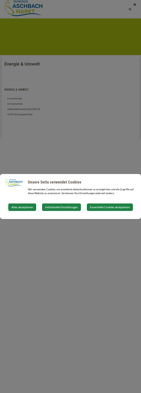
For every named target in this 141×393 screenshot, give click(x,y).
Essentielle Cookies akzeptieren (110, 207)
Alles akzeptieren (22, 207)
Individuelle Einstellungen (61, 207)
